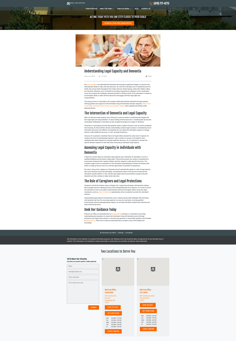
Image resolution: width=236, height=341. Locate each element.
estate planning (117, 214)
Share (150, 76)
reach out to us (91, 220)
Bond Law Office (91, 84)
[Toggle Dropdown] (113, 9)
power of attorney (104, 192)
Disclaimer (129, 233)
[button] (118, 269)
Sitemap (120, 233)
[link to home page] (76, 3)
